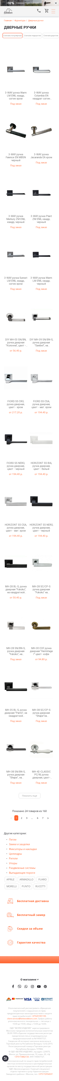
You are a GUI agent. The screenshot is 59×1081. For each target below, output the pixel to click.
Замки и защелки (19, 844)
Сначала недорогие (32, 35)
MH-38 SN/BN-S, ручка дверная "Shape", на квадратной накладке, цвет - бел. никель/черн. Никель (16, 774)
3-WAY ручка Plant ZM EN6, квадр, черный (41, 219)
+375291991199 (39, 1016)
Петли (12, 839)
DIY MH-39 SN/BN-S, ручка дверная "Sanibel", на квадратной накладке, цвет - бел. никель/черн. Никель (41, 342)
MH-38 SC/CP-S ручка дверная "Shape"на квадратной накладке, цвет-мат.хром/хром (41, 712)
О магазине (28, 979)
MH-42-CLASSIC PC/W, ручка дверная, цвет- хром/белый (41, 774)
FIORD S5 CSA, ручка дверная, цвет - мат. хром (41, 404)
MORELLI (11, 886)
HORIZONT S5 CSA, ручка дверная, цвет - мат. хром (16, 527)
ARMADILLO (26, 879)
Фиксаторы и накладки (23, 849)
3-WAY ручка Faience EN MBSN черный (16, 157)
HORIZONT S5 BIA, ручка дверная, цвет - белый (41, 466)
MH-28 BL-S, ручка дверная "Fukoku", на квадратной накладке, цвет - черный (16, 589)
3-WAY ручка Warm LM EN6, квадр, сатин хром (16, 95)
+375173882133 (21, 1057)
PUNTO (26, 886)
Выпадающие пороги (22, 872)
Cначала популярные (12, 35)
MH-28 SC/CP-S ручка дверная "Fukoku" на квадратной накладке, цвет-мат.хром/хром (41, 589)
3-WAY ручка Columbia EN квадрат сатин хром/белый (41, 95)
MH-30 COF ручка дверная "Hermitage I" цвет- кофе (41, 651)
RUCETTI (40, 886)
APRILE (10, 879)
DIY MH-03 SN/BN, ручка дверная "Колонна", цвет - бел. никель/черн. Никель (15, 342)
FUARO (42, 879)
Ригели (13, 858)
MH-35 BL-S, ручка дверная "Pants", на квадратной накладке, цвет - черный (16, 712)
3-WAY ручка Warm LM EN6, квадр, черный (41, 280)
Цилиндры (15, 853)
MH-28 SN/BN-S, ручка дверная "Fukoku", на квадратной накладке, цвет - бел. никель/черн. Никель (16, 651)
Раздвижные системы (22, 868)
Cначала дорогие (51, 35)
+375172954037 (45, 1074)
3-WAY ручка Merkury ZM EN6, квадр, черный (15, 219)
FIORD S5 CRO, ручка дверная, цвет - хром (16, 404)
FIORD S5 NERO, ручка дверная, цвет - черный (16, 466)
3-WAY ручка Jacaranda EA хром (41, 156)
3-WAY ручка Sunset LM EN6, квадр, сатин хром (15, 280)
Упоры (13, 863)
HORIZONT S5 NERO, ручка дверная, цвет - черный (41, 527)
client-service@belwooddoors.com (22, 1018)
